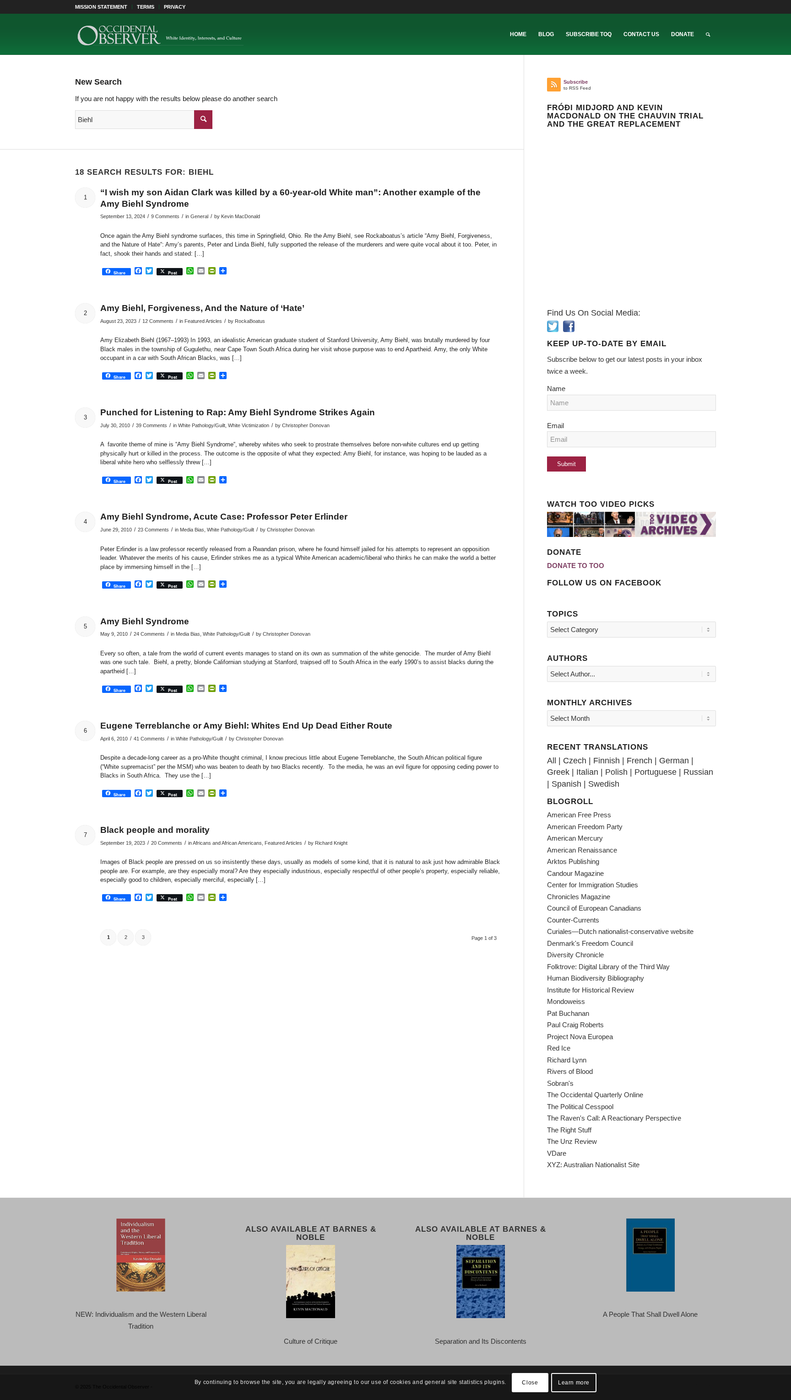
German (674, 760)
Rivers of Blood (570, 1071)
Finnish (606, 760)
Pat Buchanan (568, 1013)
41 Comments (149, 738)
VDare (556, 1153)
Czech (574, 760)
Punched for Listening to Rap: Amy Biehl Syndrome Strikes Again (237, 412)
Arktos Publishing (573, 861)
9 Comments (165, 216)
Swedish (603, 784)
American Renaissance (582, 850)
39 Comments (151, 425)
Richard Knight (331, 843)
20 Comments (166, 843)
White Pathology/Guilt (201, 425)
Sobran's (560, 1083)
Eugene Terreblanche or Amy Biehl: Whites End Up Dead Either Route (246, 725)
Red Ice (558, 1048)
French (639, 760)
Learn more (574, 1382)
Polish (616, 772)
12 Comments (157, 321)
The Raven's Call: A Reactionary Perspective (614, 1118)
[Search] (708, 34)
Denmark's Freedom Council (590, 943)
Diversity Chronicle (575, 955)
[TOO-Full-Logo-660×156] (160, 34)
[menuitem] (103, 7)
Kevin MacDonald (240, 216)
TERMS (145, 7)
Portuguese (655, 772)
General (199, 216)
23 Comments (153, 529)
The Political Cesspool (580, 1106)
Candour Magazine (575, 873)
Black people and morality (155, 830)
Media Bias (192, 529)
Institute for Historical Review (590, 990)
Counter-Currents (573, 920)
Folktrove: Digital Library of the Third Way (608, 967)
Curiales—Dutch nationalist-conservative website (620, 931)
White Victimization (248, 425)
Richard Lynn (566, 1060)
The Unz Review (572, 1141)
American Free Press (579, 815)
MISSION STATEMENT (101, 7)
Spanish (566, 784)
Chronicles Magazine (578, 897)
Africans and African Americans (227, 843)
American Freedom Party (585, 827)
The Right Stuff (569, 1130)
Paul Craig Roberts (575, 1025)
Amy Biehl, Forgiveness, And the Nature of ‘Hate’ (202, 308)
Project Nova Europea (580, 1037)
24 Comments (149, 634)
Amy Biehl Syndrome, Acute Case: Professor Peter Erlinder (223, 516)
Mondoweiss (566, 1001)
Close (530, 1382)
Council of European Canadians (594, 908)
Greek (558, 772)
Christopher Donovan (306, 425)
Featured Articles (203, 321)
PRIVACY (174, 7)
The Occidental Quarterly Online (595, 1095)
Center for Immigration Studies (592, 885)
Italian (587, 772)
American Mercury (575, 838)
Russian (698, 772)
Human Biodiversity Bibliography (595, 978)
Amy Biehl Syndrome (144, 621)
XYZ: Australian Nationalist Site (593, 1165)
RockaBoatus (250, 321)
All (551, 760)
